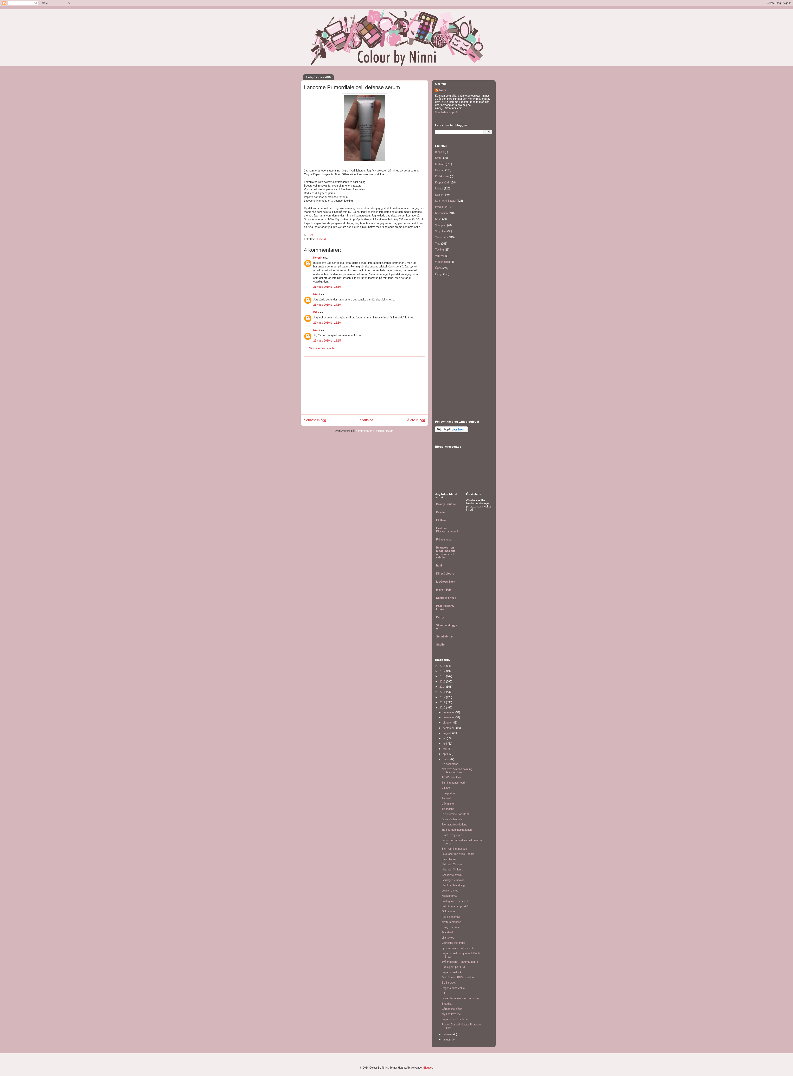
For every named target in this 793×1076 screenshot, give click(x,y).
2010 (442, 707)
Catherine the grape (453, 942)
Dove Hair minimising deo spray (461, 998)
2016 (442, 676)
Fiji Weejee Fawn (452, 777)
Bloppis (439, 152)
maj (445, 748)
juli (445, 738)
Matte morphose (451, 921)
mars (446, 759)
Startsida (366, 420)
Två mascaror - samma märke (460, 961)
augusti (447, 733)
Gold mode (448, 911)
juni (445, 743)
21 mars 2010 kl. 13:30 (327, 286)
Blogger (427, 1067)
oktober (447, 722)
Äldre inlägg (416, 420)
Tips (437, 243)
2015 (442, 681)
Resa (438, 219)
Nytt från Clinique (452, 864)
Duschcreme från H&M (455, 814)
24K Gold (447, 932)
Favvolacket (449, 859)
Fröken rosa (443, 539)
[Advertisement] (364, 385)
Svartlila (446, 1003)
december (449, 712)
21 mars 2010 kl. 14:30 (327, 304)
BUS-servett (449, 982)
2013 (442, 691)
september (449, 728)
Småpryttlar (449, 793)
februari (447, 1034)
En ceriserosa (450, 763)
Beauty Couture (446, 504)
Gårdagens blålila (452, 1008)
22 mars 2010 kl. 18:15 (327, 340)
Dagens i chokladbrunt (455, 1019)
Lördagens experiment (455, 901)
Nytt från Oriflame (452, 869)
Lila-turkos (448, 937)
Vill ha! (446, 788)
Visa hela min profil (446, 112)
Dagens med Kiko (452, 972)
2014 (442, 686)
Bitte (316, 312)
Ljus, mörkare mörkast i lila (458, 948)
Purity (440, 617)
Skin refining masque (454, 848)
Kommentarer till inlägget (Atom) (375, 430)
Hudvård (321, 239)
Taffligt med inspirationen (457, 829)
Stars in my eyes (452, 835)
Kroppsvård (442, 182)
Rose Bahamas (451, 916)
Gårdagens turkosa (453, 880)
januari (447, 1039)
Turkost (446, 798)
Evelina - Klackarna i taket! (447, 530)
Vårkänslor (448, 803)
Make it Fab (443, 589)
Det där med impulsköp (455, 906)
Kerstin (317, 257)
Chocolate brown (452, 874)
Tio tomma (441, 237)
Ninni (316, 294)
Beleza (440, 512)
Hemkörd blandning (453, 885)
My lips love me (451, 1014)
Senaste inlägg (315, 420)
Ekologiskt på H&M (453, 966)
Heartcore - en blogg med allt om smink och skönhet (445, 552)
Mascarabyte (449, 895)
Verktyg (439, 255)
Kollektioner (442, 176)
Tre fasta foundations (454, 824)
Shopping (440, 225)
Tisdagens (448, 808)
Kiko (444, 993)
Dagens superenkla (453, 988)
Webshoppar (442, 261)
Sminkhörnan (444, 636)
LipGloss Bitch (445, 581)
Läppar (439, 188)
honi (439, 565)
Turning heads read (453, 782)
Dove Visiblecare (452, 819)
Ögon (438, 268)
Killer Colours (445, 573)
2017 (442, 671)
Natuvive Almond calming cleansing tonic (457, 770)
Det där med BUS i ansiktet (458, 977)
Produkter (441, 206)
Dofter (438, 158)
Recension (441, 213)
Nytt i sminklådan (445, 200)
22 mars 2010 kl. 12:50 (327, 322)
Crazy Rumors (450, 927)
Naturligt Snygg (446, 597)
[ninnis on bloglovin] (451, 431)
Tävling (439, 249)
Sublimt (441, 644)
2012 (442, 697)
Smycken (440, 231)
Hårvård (439, 170)
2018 (442, 665)
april (446, 754)
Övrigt (438, 274)
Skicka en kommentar (322, 348)
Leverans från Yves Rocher (458, 853)
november (449, 717)
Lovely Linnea (450, 890)
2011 (442, 702)
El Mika (441, 520)
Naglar (439, 194)
